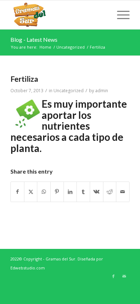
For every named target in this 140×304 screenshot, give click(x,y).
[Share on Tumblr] (83, 192)
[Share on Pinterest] (57, 192)
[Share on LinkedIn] (70, 192)
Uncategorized (68, 91)
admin (101, 91)
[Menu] (120, 14)
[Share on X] (30, 192)
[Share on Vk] (96, 192)
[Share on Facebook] (17, 192)
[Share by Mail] (122, 192)
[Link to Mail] (124, 276)
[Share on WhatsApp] (43, 192)
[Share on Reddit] (109, 192)
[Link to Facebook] (113, 276)
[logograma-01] (58, 14)
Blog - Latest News (33, 39)
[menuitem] (120, 14)
